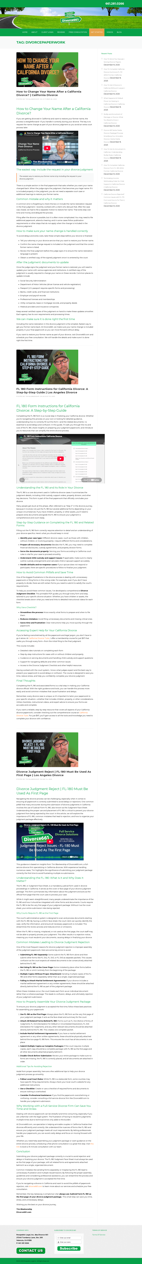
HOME (24, 32)
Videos (110, 32)
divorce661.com (35, 1186)
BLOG (119, 32)
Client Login (47, 32)
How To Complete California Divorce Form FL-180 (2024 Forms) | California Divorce (114, 168)
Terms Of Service (98, 1235)
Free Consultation (78, 32)
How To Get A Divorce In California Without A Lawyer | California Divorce (114, 88)
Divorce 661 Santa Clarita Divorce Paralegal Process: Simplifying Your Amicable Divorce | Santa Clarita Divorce (113, 136)
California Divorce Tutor (39, 638)
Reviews (61, 32)
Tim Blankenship (32, 99)
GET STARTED (97, 32)
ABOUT (34, 32)
